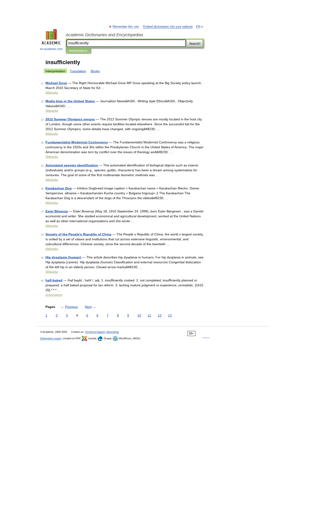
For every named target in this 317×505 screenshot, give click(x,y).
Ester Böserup (56, 211)
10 (139, 315)
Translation (78, 71)
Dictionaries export (50, 338)
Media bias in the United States (70, 101)
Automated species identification (71, 165)
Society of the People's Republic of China (78, 234)
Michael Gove (56, 83)
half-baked (53, 280)
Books (95, 71)
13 (170, 315)
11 (149, 315)
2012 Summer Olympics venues (70, 119)
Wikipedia (51, 92)
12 (160, 315)
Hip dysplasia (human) (63, 257)
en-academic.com (51, 49)
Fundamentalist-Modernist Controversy (76, 142)
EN (198, 26)
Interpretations (78, 50)
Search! (195, 43)
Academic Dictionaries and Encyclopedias (104, 35)
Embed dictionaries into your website (168, 26)
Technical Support (95, 331)
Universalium (53, 295)
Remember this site (126, 26)
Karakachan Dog (58, 188)
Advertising (112, 331)
